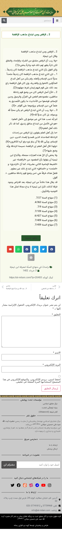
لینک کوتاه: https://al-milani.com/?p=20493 (31, 277)
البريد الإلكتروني (51, 364)
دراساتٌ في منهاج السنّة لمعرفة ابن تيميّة (30, 267)
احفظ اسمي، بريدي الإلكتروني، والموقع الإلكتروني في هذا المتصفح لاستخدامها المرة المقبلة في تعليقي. (31, 380)
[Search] (4, 20)
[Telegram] (37, 485)
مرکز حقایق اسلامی (50, 403)
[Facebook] (19, 485)
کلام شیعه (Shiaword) (48, 412)
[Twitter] (12, 485)
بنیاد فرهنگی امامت (49, 407)
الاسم (56, 352)
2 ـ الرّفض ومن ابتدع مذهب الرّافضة (31, 35)
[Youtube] (43, 485)
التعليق (56, 314)
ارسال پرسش (52, 448)
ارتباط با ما (53, 445)
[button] (31, 238)
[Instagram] (49, 485)
